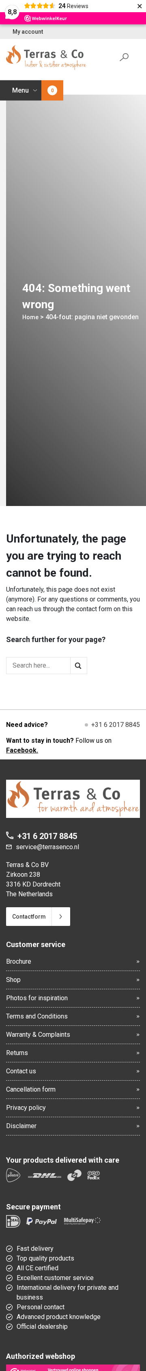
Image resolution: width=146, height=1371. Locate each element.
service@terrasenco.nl (47, 847)
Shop (13, 980)
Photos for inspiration (37, 998)
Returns (17, 1053)
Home (30, 317)
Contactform (29, 916)
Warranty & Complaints (38, 1034)
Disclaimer (21, 1126)
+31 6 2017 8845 (115, 725)
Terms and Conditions (37, 1016)
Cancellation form (31, 1089)
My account (28, 31)
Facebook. (22, 750)
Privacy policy (26, 1108)
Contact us (21, 1071)
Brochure (18, 961)
